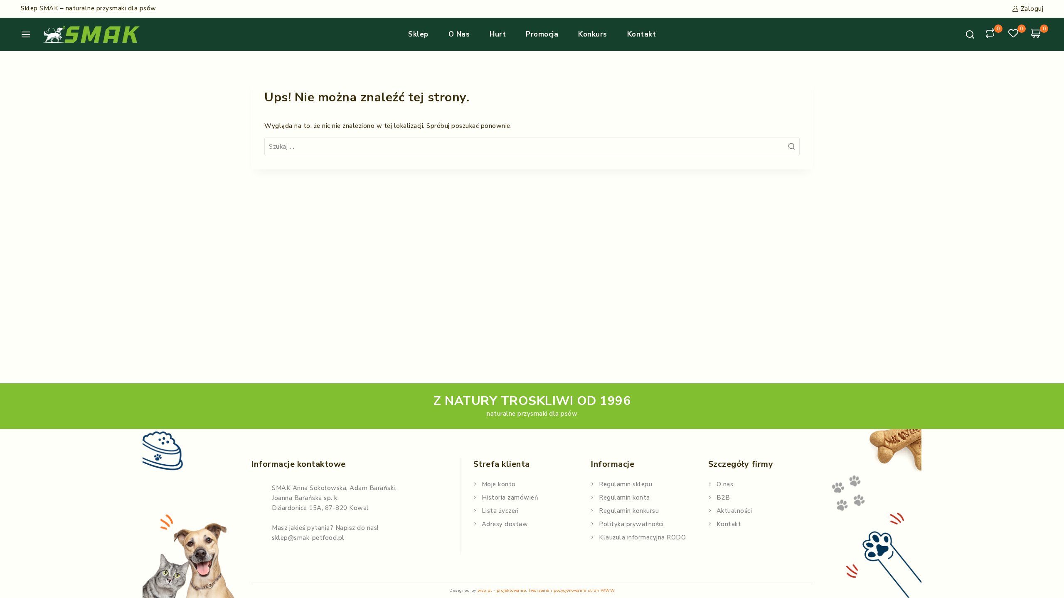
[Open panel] (29, 34)
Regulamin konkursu (629, 511)
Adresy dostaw (505, 524)
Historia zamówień (510, 497)
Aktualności (734, 511)
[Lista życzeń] (1015, 34)
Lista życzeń (500, 511)
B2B (723, 497)
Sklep (418, 34)
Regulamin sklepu (625, 484)
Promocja (542, 34)
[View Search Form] (970, 34)
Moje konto (499, 484)
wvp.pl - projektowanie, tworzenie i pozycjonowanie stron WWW (546, 590)
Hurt (498, 34)
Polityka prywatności (631, 524)
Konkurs (592, 34)
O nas (459, 34)
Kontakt (641, 34)
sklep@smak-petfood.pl (308, 538)
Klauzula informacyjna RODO (642, 537)
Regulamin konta (624, 497)
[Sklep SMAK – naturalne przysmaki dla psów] (91, 34)
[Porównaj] (991, 34)
